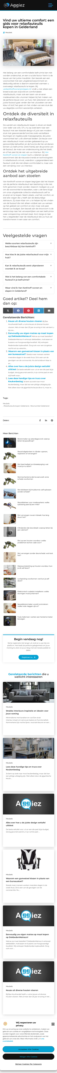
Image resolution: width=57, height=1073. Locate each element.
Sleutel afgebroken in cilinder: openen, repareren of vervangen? (32, 452)
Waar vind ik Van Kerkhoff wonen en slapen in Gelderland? (28, 289)
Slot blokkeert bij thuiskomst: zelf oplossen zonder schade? (34, 491)
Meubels (8, 32)
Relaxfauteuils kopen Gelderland (16, 406)
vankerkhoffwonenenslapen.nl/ (17, 89)
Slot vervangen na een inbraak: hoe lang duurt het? (33, 516)
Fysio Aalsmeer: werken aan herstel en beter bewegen (35, 618)
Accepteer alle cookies (28, 1049)
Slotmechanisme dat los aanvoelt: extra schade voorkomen (33, 478)
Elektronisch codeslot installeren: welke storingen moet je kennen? (33, 592)
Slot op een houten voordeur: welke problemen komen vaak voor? (31, 541)
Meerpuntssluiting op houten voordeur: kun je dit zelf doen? (34, 567)
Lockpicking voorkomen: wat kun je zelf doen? (33, 580)
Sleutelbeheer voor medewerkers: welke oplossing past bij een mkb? (33, 503)
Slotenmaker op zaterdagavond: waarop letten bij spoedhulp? (33, 440)
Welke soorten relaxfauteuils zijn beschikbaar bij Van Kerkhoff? (28, 245)
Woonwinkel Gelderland (39, 406)
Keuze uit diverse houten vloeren (25, 321)
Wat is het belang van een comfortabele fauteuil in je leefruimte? (28, 278)
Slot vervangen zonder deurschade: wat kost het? (35, 554)
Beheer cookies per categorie (28, 1064)
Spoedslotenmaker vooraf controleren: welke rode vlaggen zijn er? (32, 605)
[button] (53, 1024)
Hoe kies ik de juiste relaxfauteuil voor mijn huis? (28, 256)
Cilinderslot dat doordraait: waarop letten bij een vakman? (34, 529)
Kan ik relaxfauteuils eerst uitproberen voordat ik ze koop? (28, 267)
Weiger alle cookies (28, 1057)
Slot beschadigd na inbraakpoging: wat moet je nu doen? (32, 465)
